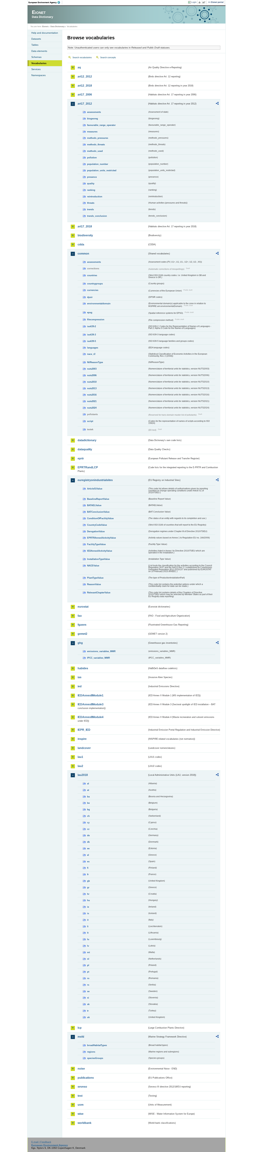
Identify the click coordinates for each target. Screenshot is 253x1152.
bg (88, 809)
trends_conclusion (97, 216)
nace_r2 (91, 354)
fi (87, 868)
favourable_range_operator (101, 125)
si (88, 997)
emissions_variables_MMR (101, 651)
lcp (80, 1027)
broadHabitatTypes (97, 1045)
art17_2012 (85, 103)
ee (88, 848)
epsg (89, 312)
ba (88, 796)
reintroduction (94, 196)
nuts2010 (92, 382)
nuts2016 (92, 394)
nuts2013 (92, 388)
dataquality (85, 449)
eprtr (81, 458)
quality (90, 183)
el (88, 855)
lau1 (80, 756)
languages (92, 347)
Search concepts (108, 58)
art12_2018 (85, 85)
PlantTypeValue (95, 578)
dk (88, 842)
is (88, 913)
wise (80, 1113)
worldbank (84, 1122)
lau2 (80, 766)
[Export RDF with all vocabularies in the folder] (217, 104)
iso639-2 (91, 326)
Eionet (45, 26)
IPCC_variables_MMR (98, 658)
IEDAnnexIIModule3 (90, 704)
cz (88, 829)
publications (86, 1077)
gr (88, 887)
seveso (82, 1086)
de (88, 835)
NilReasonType (95, 362)
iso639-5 (91, 341)
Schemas (36, 57)
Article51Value (94, 488)
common (83, 253)
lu (88, 939)
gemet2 (82, 633)
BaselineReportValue (98, 499)
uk (88, 1017)
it (87, 920)
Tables (34, 44)
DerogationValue (96, 531)
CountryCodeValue (97, 525)
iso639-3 (91, 334)
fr (88, 874)
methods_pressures (97, 138)
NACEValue (93, 565)
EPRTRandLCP (88, 467)
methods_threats (96, 144)
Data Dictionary (57, 26)
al (88, 783)
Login (194, 2)
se (88, 991)
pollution (92, 157)
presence (92, 177)
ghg (80, 642)
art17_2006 (85, 94)
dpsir (90, 297)
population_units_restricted (101, 170)
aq (79, 67)
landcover (84, 748)
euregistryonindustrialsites (95, 480)
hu (88, 900)
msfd (81, 1036)
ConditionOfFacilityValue (100, 518)
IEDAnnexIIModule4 (90, 717)
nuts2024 (92, 407)
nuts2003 (92, 369)
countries (92, 275)
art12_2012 (85, 76)
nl (88, 959)
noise (81, 1068)
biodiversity (85, 235)
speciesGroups (95, 1058)
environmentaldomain (98, 303)
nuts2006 (92, 375)
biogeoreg (92, 118)
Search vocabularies (82, 58)
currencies (92, 290)
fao (80, 615)
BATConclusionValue (98, 512)
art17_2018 (85, 226)
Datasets (36, 38)
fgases (82, 624)
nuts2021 (92, 401)
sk (88, 1004)
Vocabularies (38, 63)
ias (79, 677)
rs (88, 985)
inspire (82, 738)
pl (88, 965)
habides (83, 668)
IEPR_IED (84, 729)
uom (80, 1104)
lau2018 (83, 774)
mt (88, 952)
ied (80, 686)
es (88, 861)
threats (90, 203)
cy (88, 822)
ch (88, 816)
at (88, 790)
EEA (45, 2)
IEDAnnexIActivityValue (99, 551)
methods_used (95, 151)
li (87, 926)
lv (88, 946)
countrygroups (95, 283)
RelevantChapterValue (98, 592)
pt (88, 971)
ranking (91, 190)
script (90, 421)
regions (91, 1052)
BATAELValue (94, 505)
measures (92, 131)
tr (88, 1010)
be (88, 803)
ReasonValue (94, 584)
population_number (97, 164)
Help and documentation (44, 32)
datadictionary (87, 440)
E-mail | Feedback (41, 1141)
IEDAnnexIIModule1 (90, 695)
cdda (81, 244)
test (80, 1095)
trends (90, 209)
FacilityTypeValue (96, 544)
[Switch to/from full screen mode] (205, 2)
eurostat (83, 606)
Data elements (39, 51)
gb (88, 881)
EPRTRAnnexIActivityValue (101, 538)
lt (87, 932)
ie (88, 907)
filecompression (95, 319)
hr (88, 894)
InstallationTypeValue (98, 559)
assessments (94, 112)
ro (88, 978)
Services (36, 69)
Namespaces (38, 75)
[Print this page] (200, 2)
